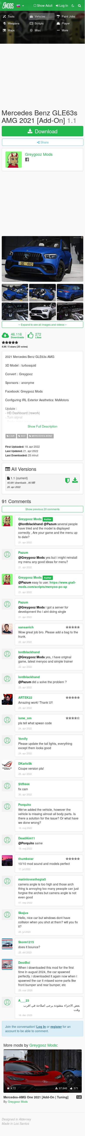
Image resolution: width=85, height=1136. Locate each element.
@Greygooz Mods (31, 557)
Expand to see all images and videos (42, 324)
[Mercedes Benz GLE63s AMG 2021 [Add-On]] (42, 259)
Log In (41, 1026)
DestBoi (24, 962)
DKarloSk (25, 763)
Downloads (17, 337)
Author (47, 519)
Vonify (23, 738)
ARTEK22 (25, 697)
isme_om (25, 718)
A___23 (23, 1000)
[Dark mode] (73, 5)
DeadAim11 (26, 838)
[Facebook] (27, 159)
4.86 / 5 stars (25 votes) (15, 346)
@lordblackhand (30, 524)
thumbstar (25, 858)
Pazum (23, 552)
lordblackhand (29, 652)
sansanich (26, 627)
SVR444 (24, 784)
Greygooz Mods (39, 154)
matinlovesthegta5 (32, 879)
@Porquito (26, 843)
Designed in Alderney (16, 1119)
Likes (38, 337)
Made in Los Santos (15, 1123)
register (56, 1026)
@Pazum (50, 524)
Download (45, 131)
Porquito (24, 804)
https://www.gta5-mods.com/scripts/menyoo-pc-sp (47, 584)
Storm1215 (26, 942)
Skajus (23, 913)
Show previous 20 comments (42, 509)
